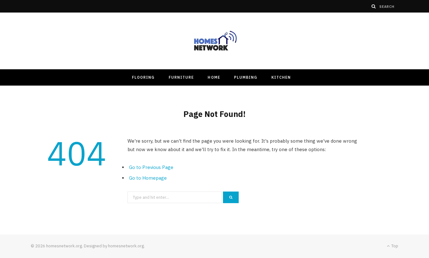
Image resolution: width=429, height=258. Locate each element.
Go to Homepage (148, 178)
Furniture (181, 77)
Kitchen (281, 77)
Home (214, 77)
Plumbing (246, 77)
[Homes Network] (214, 41)
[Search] (374, 6)
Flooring (143, 77)
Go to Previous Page (151, 167)
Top (394, 246)
